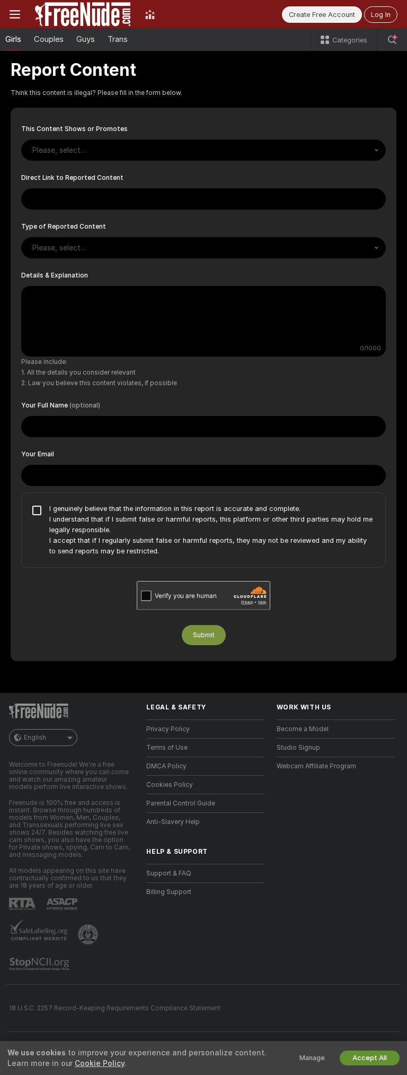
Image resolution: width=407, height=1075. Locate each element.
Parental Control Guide (180, 803)
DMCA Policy (166, 766)
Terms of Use (167, 747)
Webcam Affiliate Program (316, 766)
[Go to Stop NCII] (40, 964)
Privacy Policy (168, 729)
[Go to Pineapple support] (89, 934)
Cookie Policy (100, 1063)
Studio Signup (298, 747)
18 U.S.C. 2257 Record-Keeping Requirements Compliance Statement (114, 1008)
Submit (204, 635)
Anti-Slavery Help (173, 822)
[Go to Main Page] (83, 14)
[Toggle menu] (15, 14)
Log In (381, 15)
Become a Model (303, 729)
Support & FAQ (168, 873)
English (35, 737)
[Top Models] (150, 14)
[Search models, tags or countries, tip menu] (392, 40)
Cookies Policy (169, 784)
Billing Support (168, 892)
